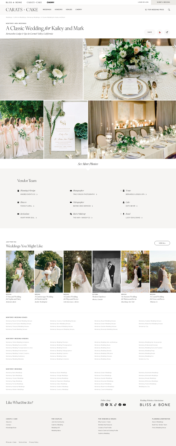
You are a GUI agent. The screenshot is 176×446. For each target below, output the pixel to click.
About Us (9, 422)
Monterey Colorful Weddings (103, 389)
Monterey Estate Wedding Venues (16, 329)
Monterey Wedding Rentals (103, 350)
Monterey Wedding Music (103, 345)
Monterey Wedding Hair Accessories (150, 342)
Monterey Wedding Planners (59, 342)
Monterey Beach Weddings (103, 384)
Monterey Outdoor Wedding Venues (150, 321)
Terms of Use (23, 442)
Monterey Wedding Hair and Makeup (106, 342)
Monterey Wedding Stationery (15, 356)
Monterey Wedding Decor (103, 347)
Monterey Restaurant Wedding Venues (62, 329)
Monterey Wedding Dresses (103, 356)
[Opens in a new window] (14, 2)
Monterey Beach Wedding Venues (105, 321)
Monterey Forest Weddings (103, 375)
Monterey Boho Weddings (14, 372)
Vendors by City (144, 359)
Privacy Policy (33, 442)
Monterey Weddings (33, 17)
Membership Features (105, 424)
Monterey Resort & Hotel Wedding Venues (19, 321)
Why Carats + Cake (104, 422)
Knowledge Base (11, 427)
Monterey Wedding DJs (146, 356)
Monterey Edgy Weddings (14, 381)
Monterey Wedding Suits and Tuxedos (150, 347)
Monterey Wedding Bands (147, 353)
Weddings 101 (56, 427)
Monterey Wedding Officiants (104, 353)
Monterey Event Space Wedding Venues (18, 323)
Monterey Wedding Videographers (61, 350)
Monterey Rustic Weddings (58, 372)
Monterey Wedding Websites (15, 359)
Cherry (79, 9)
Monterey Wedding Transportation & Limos (19, 347)
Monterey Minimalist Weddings (148, 375)
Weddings (47, 9)
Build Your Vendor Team (159, 424)
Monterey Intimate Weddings (59, 378)
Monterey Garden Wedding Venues (105, 326)
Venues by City (143, 326)
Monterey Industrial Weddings (15, 386)
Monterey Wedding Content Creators (17, 353)
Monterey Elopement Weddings (60, 381)
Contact (8, 424)
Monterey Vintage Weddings (59, 375)
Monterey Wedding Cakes (58, 356)
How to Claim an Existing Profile (108, 430)
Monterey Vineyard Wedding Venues (17, 326)
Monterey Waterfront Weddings (104, 386)
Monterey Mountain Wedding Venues (106, 329)
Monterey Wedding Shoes (103, 359)
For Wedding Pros (156, 10)
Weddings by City (144, 386)
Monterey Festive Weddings (147, 384)
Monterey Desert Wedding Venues (105, 323)
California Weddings (19, 17)
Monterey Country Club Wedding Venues (63, 321)
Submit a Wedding (57, 424)
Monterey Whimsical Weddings (148, 381)
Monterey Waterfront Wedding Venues (151, 323)
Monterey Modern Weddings (15, 389)
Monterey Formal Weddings (14, 384)
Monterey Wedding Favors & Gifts (16, 345)
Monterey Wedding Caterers (59, 353)
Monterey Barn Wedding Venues (60, 323)
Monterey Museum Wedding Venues (61, 326)
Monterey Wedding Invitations (59, 359)
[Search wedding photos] (50, 2)
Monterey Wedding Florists (58, 347)
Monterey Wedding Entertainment (16, 350)
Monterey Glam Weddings (14, 375)
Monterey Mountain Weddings (104, 381)
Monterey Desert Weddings (103, 372)
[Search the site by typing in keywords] (168, 10)
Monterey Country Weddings (59, 389)
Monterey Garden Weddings (103, 378)
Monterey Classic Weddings (14, 378)
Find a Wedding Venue (159, 427)
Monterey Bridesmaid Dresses (148, 345)
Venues (69, 9)
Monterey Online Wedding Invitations (17, 342)
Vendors (58, 9)
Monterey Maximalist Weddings (148, 372)
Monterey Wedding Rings (147, 350)
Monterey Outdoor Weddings (59, 386)
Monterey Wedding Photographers (61, 345)
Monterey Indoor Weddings (58, 384)
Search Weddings (157, 422)
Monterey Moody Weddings (147, 378)
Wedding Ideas (56, 430)
